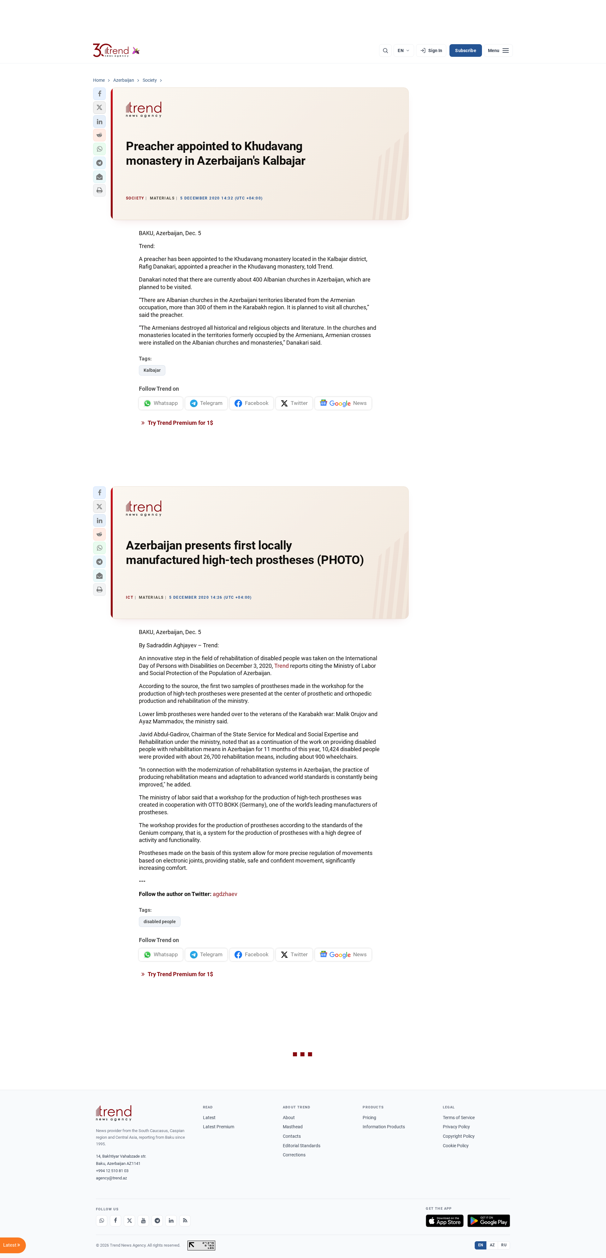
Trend (281, 665)
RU (504, 1245)
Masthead (293, 1126)
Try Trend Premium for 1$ (180, 422)
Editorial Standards (301, 1145)
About (289, 1117)
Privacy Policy (456, 1126)
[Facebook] (115, 1220)
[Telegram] (157, 1220)
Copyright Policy (459, 1136)
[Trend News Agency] (113, 1113)
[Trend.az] (116, 50)
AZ (492, 1245)
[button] (99, 94)
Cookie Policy (456, 1145)
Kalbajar (152, 370)
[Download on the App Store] (445, 1220)
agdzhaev (225, 894)
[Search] (385, 50)
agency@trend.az (111, 1178)
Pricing (369, 1117)
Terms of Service (459, 1117)
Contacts (292, 1136)
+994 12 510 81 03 (112, 1170)
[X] (129, 1220)
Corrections (294, 1154)
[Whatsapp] (101, 1220)
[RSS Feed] (185, 1220)
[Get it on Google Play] (488, 1220)
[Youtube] (143, 1220)
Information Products (384, 1126)
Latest (209, 1117)
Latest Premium (218, 1126)
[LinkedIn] (171, 1220)
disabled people (160, 921)
